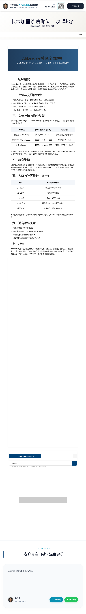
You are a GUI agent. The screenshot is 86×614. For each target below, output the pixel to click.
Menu (80, 34)
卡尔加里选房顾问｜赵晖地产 (43, 21)
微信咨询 (72, 600)
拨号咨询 (58, 600)
